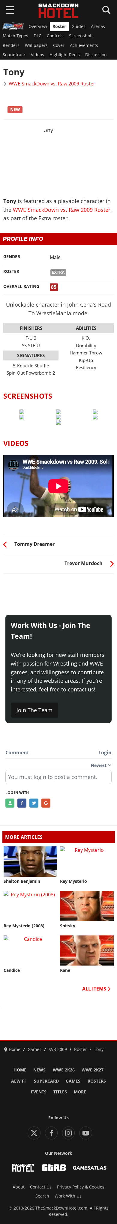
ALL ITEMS (94, 988)
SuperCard (46, 1081)
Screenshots (81, 36)
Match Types (15, 36)
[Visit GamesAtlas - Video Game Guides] (90, 1167)
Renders (11, 45)
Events (38, 1092)
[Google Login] (45, 803)
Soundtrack (14, 54)
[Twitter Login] (33, 803)
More (80, 1092)
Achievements (84, 45)
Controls (55, 36)
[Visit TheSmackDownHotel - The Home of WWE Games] (23, 1167)
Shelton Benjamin (22, 881)
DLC (37, 36)
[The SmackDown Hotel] (58, 11)
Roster (59, 26)
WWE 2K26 (64, 1070)
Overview (37, 26)
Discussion (96, 54)
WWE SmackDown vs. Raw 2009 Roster (52, 83)
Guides (78, 26)
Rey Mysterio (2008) (24, 926)
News (39, 1070)
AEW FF (19, 1081)
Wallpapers (36, 45)
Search (42, 1196)
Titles (60, 1092)
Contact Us (41, 1187)
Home (20, 1070)
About (19, 1187)
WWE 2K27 (93, 1070)
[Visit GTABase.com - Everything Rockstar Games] (54, 1167)
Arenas (98, 26)
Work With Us (68, 1196)
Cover (58, 45)
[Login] (9, 803)
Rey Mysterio (73, 881)
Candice (12, 970)
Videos (37, 54)
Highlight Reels (65, 54)
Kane (65, 970)
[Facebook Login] (21, 803)
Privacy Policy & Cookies (80, 1187)
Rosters (97, 1081)
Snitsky (67, 926)
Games (73, 1081)
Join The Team (34, 710)
